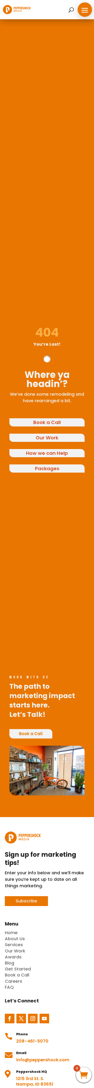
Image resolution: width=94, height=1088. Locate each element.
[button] (85, 9)
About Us (15, 939)
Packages (47, 468)
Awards (13, 957)
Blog (9, 963)
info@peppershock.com (42, 1060)
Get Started (18, 969)
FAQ (9, 987)
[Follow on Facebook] (9, 1018)
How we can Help (47, 453)
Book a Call (47, 422)
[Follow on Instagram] (33, 1018)
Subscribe (26, 901)
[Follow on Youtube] (44, 1018)
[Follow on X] (21, 1018)
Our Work (47, 437)
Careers (13, 981)
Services (14, 945)
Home (11, 933)
